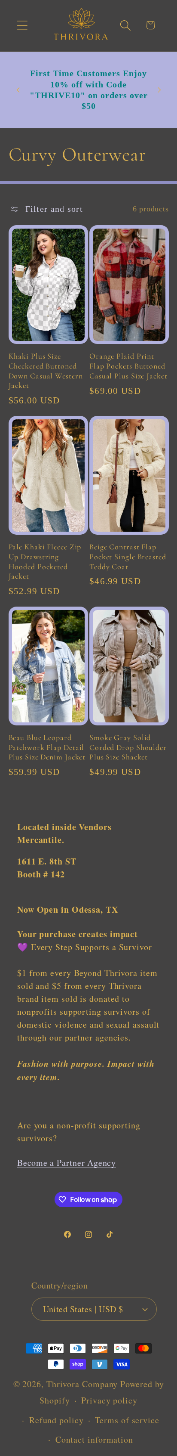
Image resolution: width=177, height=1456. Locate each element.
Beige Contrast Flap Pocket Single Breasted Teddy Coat (127, 556)
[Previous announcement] (18, 90)
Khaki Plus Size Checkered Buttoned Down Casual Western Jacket (46, 370)
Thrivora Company (82, 1384)
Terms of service (127, 1420)
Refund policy (56, 1420)
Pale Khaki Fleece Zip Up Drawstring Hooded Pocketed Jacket (45, 561)
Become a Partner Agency (66, 1162)
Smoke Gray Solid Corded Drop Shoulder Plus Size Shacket (128, 747)
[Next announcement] (159, 90)
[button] (22, 25)
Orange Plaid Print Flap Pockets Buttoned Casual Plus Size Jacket (128, 365)
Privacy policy (109, 1400)
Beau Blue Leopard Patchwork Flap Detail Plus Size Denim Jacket (47, 747)
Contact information (94, 1439)
